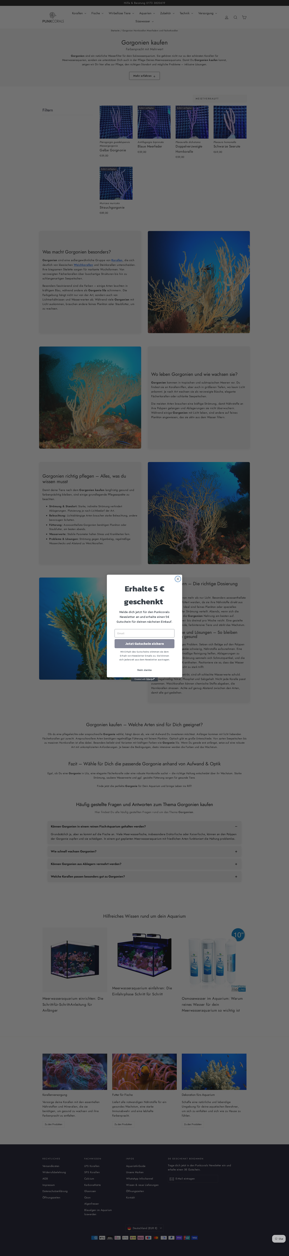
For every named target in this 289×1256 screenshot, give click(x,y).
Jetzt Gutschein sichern (144, 643)
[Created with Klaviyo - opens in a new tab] (144, 679)
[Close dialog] (178, 579)
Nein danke (144, 670)
